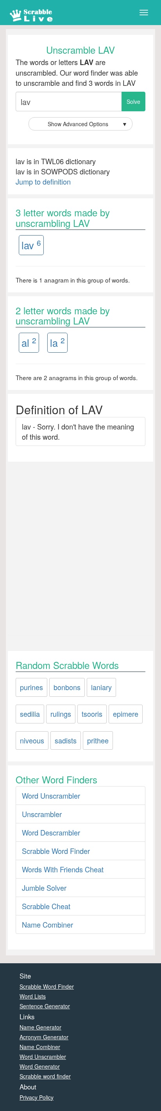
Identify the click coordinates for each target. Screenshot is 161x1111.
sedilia (30, 714)
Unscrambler (42, 814)
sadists (66, 740)
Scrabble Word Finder (56, 851)
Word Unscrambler (51, 795)
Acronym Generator (44, 1037)
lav (31, 244)
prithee (98, 740)
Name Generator (40, 1027)
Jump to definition (43, 181)
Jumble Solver (44, 888)
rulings (60, 714)
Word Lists (33, 996)
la (57, 342)
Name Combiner (47, 924)
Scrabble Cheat (46, 906)
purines (31, 687)
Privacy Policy (37, 1097)
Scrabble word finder (45, 1076)
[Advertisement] (80, 546)
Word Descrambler (51, 832)
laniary (101, 687)
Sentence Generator (45, 1006)
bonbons (67, 687)
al (28, 342)
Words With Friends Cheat (63, 869)
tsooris (92, 714)
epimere (125, 714)
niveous (32, 740)
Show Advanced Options (87, 124)
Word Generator (40, 1066)
